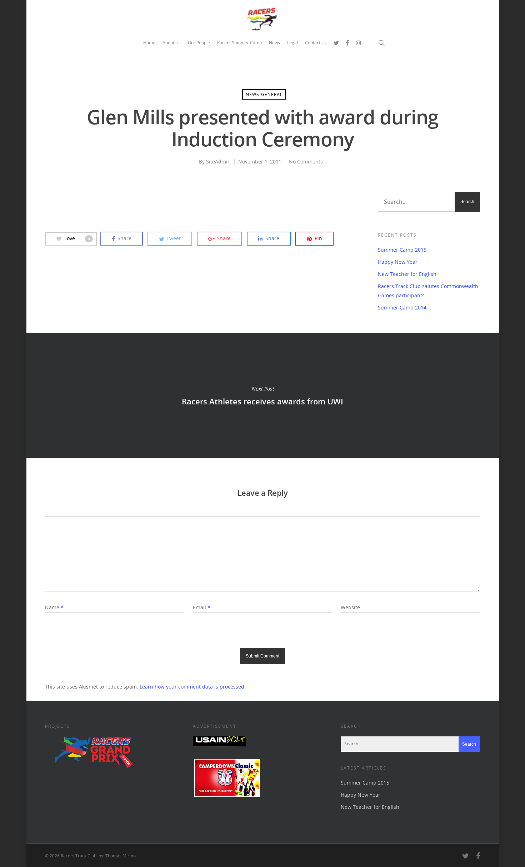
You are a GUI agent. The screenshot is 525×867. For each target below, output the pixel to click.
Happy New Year (398, 261)
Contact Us (316, 43)
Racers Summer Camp (239, 43)
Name (54, 607)
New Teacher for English (407, 274)
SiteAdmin (218, 161)
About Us (171, 43)
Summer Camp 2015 (402, 249)
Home (149, 43)
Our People (199, 43)
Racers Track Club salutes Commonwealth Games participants (428, 291)
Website (350, 607)
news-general (264, 94)
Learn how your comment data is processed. (193, 686)
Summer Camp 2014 (402, 307)
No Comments (306, 161)
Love (77, 238)
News (274, 43)
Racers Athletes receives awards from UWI (262, 395)
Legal (292, 43)
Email (201, 607)
